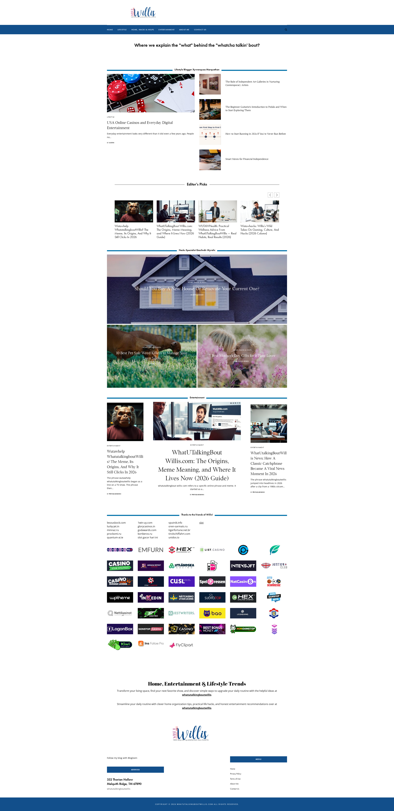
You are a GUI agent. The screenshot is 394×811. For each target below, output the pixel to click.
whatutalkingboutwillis (196, 695)
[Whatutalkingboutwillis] (143, 12)
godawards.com (147, 530)
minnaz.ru (113, 530)
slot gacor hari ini (148, 537)
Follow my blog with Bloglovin (122, 757)
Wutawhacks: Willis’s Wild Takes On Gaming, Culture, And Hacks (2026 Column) (260, 229)
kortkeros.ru (145, 533)
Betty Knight (198, 295)
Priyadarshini (115, 494)
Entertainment (113, 446)
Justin (111, 143)
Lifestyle (110, 117)
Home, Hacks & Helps (197, 282)
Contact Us (234, 788)
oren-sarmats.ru (178, 526)
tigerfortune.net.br (179, 530)
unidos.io (174, 537)
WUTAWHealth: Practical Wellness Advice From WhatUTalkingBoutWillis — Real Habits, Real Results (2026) (217, 231)
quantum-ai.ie (115, 537)
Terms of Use (235, 778)
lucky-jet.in (113, 526)
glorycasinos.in (146, 526)
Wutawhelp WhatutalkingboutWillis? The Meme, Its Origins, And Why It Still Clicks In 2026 (133, 231)
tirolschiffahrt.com (179, 533)
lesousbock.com (116, 522)
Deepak (153, 364)
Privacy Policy (235, 773)
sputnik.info (175, 522)
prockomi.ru (114, 533)
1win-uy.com (145, 522)
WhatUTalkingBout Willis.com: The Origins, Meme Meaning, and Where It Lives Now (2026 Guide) (175, 231)
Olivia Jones (243, 361)
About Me (234, 783)
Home (232, 768)
